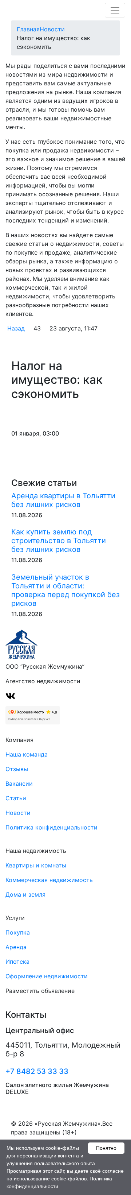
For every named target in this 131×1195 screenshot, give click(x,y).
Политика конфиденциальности (51, 827)
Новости (18, 812)
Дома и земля (25, 894)
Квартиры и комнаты (35, 865)
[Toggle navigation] (115, 10)
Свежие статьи (44, 482)
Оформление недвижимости (46, 976)
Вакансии (19, 783)
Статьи (15, 798)
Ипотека (17, 961)
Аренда (16, 947)
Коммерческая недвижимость (49, 879)
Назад (16, 328)
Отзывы (16, 769)
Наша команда (26, 754)
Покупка (17, 932)
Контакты (26, 1015)
